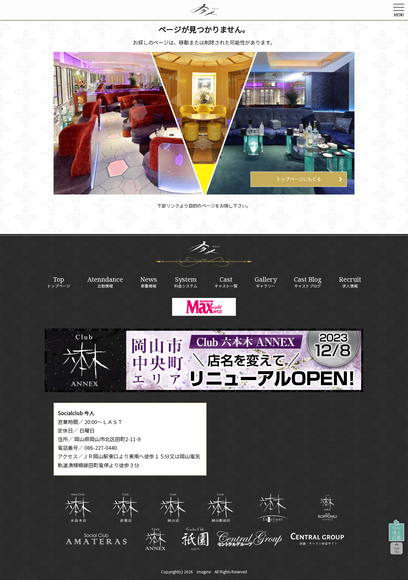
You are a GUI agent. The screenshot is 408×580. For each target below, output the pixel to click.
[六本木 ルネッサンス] (327, 507)
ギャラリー (266, 282)
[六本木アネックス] (204, 390)
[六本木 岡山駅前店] (220, 507)
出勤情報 (105, 282)
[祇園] (195, 538)
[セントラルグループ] (249, 539)
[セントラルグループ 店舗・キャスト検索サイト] (317, 539)
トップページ (58, 282)
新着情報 (148, 282)
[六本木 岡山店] (173, 507)
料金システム (185, 282)
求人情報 (350, 282)
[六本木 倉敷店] (125, 507)
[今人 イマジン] (204, 12)
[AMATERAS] (96, 539)
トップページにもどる (298, 179)
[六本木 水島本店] (78, 507)
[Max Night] (204, 307)
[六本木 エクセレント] (272, 507)
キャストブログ (308, 282)
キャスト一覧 (226, 282)
